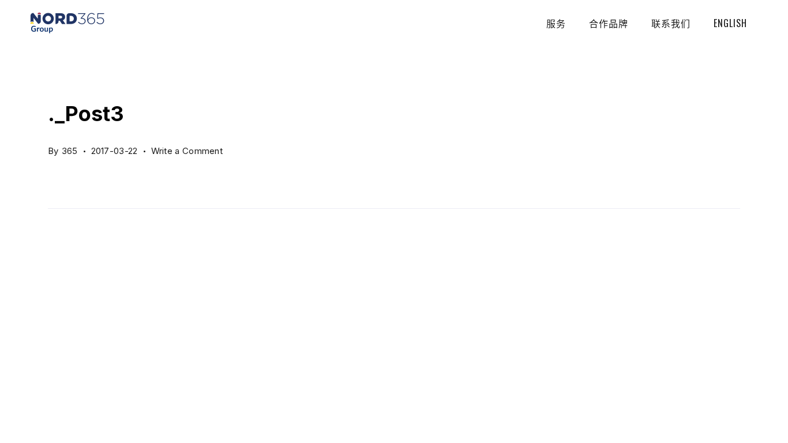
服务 (556, 23)
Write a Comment (187, 148)
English (730, 23)
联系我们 (671, 23)
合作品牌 (608, 23)
